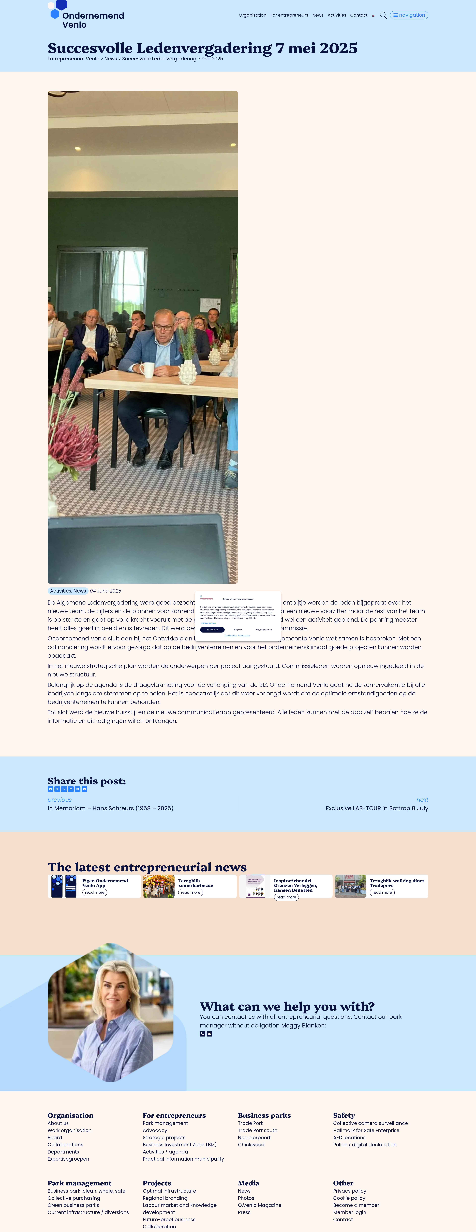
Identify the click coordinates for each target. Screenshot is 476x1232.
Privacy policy (244, 635)
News (318, 15)
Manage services (208, 623)
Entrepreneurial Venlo (73, 58)
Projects (157, 1182)
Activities (337, 15)
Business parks (264, 1114)
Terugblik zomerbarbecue (195, 882)
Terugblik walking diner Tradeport (397, 882)
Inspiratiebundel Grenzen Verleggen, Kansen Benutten (295, 885)
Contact (359, 15)
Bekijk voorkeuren (264, 629)
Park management (79, 1182)
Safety (344, 1114)
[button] (50, 789)
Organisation (252, 15)
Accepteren (212, 629)
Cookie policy (231, 635)
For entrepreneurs (289, 15)
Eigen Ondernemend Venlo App (105, 882)
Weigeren (238, 629)
